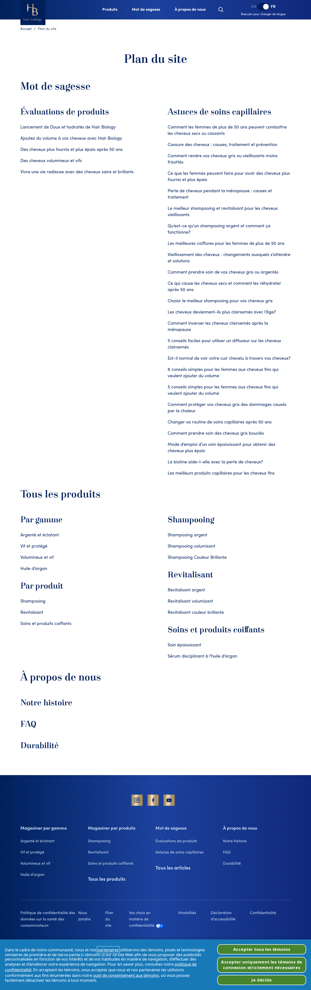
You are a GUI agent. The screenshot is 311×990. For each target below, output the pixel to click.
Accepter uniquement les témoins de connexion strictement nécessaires (261, 965)
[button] (221, 9)
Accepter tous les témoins (261, 949)
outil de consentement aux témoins (126, 975)
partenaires (108, 950)
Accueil (25, 29)
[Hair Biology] (32, 12)
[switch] (263, 6)
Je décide (261, 980)
